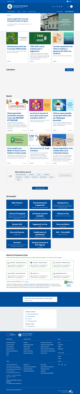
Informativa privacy (45, 369)
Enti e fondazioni (10, 346)
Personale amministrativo (12, 351)
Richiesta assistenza (27, 369)
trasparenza (60, 349)
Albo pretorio (43, 364)
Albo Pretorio (17, 203)
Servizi (24, 11)
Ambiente (25, 342)
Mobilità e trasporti (45, 346)
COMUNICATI (10, 130)
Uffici (7, 355)
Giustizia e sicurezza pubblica (47, 344)
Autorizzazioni (26, 349)
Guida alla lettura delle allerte (42, 284)
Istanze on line (63, 213)
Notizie (59, 346)
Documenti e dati (10, 344)
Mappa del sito (18, 389)
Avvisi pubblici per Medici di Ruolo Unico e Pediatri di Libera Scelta (16, 150)
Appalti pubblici (26, 346)
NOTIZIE (32, 130)
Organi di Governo (10, 349)
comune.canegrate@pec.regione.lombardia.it (14, 380)
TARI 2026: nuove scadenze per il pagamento (37, 48)
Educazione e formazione (46, 342)
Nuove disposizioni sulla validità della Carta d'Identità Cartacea (63, 150)
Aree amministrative (10, 342)
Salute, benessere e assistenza (47, 349)
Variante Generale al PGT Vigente (40, 243)
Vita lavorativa (44, 353)
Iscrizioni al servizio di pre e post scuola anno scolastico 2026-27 (39, 115)
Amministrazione (11, 11)
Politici (7, 353)
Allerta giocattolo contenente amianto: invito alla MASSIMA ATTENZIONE (15, 116)
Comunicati (60, 344)
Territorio (17, 242)
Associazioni (60, 11)
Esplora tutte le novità (40, 188)
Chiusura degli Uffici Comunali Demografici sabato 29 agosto (17, 20)
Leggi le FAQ (26, 364)
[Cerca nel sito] (71, 6)
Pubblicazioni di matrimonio (40, 233)
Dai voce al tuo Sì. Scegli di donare (39, 149)
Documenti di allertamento (29, 284)
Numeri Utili (17, 224)
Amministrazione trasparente (40, 204)
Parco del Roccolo (17, 232)
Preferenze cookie (10, 389)
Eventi (59, 356)
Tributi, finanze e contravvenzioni (48, 351)
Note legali (43, 371)
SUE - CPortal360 (63, 232)
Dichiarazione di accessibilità (47, 373)
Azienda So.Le (62, 203)
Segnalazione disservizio (28, 371)
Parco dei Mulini (62, 224)
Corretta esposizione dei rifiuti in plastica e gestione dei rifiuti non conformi (63, 50)
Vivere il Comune (32, 11)
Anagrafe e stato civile (28, 344)
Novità (19, 11)
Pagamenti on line (40, 224)
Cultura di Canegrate (17, 213)
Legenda (26, 281)
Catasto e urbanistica (28, 351)
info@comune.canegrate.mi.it (15, 383)
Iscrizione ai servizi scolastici (40, 214)
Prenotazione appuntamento (29, 366)
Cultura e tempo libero (28, 353)
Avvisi (59, 342)
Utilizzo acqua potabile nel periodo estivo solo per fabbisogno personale (62, 116)
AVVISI (8, 163)
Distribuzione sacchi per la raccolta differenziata (16, 47)
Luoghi (59, 358)
